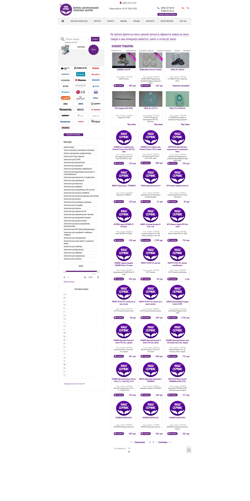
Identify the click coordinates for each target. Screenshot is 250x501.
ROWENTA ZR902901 (177, 417)
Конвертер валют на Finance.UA (74, 384)
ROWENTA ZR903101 (151, 417)
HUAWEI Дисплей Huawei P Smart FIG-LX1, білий (150, 341)
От (64, 277)
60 (129, 451)
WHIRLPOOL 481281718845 (151, 69)
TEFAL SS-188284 (177, 69)
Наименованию (131, 50)
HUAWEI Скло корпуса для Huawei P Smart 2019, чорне (150, 148)
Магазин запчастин (79, 21)
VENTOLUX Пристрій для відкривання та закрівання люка (177, 149)
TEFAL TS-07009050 (177, 108)
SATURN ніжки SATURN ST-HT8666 (124, 225)
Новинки (177, 50)
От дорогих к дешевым (164, 50)
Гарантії (110, 21)
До (85, 277)
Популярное (187, 50)
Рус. (188, 7)
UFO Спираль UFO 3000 (124, 108)
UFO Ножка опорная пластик (177, 185)
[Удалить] (89, 39)
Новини (123, 21)
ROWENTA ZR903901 (124, 417)
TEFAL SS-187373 (151, 108)
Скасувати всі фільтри (73, 134)
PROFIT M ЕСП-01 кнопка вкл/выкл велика (150, 302)
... (156, 442)
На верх (188, 446)
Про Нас (183, 21)
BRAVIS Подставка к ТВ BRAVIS (124, 185)
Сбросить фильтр (69, 281)
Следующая (162, 442)
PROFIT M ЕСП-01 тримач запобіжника (177, 264)
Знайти (95, 39)
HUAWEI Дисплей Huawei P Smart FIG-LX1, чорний (124, 341)
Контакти (150, 21)
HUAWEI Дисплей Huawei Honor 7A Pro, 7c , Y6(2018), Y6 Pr (124, 380)
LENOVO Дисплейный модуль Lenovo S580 (177, 302)
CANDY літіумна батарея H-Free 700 (150, 225)
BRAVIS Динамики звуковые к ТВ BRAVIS (150, 380)
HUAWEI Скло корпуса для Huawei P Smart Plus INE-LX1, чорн (124, 149)
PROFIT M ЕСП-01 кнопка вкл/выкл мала (123, 302)
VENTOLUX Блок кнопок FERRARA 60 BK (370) (177, 380)
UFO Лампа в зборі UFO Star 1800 (177, 225)
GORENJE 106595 (124, 69)
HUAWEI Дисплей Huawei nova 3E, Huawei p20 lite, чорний (177, 341)
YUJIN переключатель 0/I (151, 185)
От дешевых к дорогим (146, 50)
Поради (136, 21)
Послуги (97, 21)
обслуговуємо (167, 21)
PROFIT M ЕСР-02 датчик (150, 263)
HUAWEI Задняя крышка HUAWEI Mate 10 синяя (124, 264)
